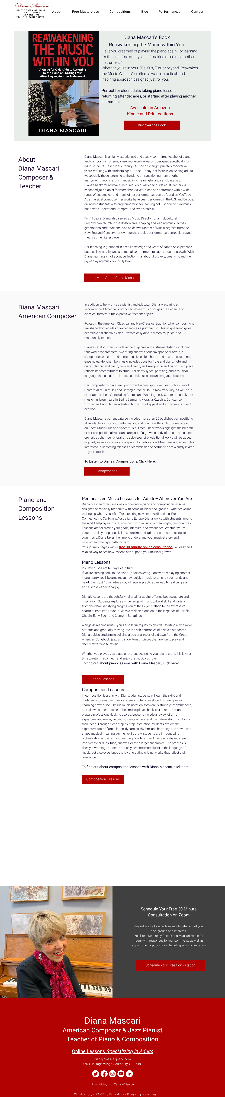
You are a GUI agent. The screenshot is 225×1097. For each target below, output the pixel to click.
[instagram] (112, 1073)
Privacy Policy (99, 1084)
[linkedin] (129, 1073)
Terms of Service (124, 1084)
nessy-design (149, 1094)
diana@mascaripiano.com (112, 1059)
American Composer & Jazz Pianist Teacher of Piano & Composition (112, 1030)
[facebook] (104, 1073)
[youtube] (120, 1073)
